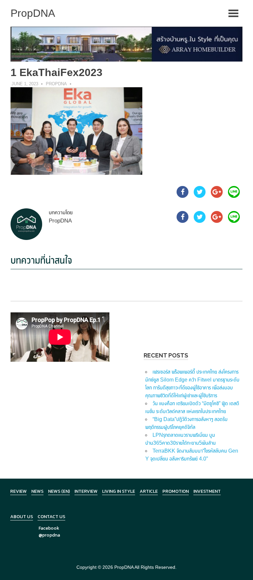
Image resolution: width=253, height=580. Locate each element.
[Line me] (234, 196)
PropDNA (56, 83)
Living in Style (118, 491)
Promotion (175, 491)
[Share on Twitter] (200, 196)
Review (18, 491)
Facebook (49, 528)
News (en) (59, 491)
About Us (21, 516)
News (37, 491)
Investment (207, 491)
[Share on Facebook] (182, 196)
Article (149, 491)
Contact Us (51, 516)
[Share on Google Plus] (217, 196)
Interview (86, 491)
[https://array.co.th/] (126, 43)
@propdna (49, 535)
